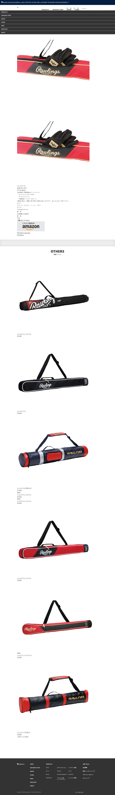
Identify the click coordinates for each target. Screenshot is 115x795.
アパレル (59, 771)
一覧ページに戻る (22, 737)
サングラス (70, 774)
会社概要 (85, 767)
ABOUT (3, 32)
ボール (47, 774)
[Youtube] (97, 792)
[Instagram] (89, 792)
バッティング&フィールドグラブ (61, 778)
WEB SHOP (4, 29)
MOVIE (69, 9)
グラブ (47, 767)
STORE (77, 9)
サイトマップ (86, 778)
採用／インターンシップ (89, 771)
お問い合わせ (86, 764)
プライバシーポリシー (88, 774)
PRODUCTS (45, 9)
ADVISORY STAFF (57, 9)
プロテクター (49, 778)
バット (47, 771)
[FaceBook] (94, 792)
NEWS (32, 764)
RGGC (2, 25)
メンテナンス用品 (72, 767)
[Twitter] (92, 792)
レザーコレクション (61, 767)
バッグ (69, 771)
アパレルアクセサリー (62, 774)
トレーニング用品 (72, 778)
